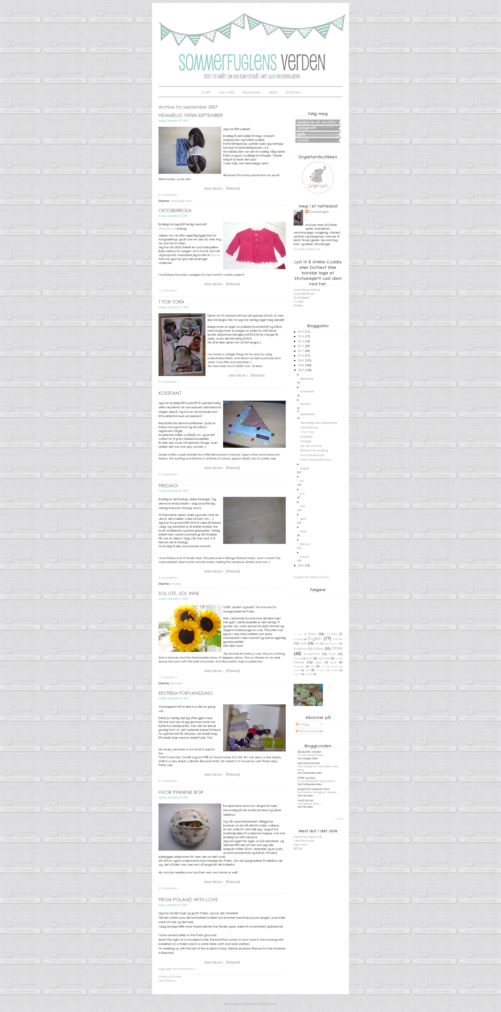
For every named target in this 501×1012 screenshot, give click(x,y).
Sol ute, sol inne (179, 593)
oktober (305, 404)
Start (206, 92)
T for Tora (172, 301)
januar (304, 556)
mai (302, 506)
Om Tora (227, 92)
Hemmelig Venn (181, 201)
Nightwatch (331, 643)
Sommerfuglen (319, 212)
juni (302, 493)
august (304, 468)
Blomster (176, 683)
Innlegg (303, 724)
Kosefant (170, 393)
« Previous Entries (170, 976)
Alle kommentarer (310, 731)
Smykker (176, 584)
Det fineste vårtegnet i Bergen (317, 792)
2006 (301, 565)
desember (307, 379)
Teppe (298, 658)
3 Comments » (168, 382)
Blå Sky (298, 848)
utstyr (297, 674)
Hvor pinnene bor (181, 792)
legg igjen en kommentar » (177, 969)
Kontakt (293, 92)
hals (337, 658)
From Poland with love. (189, 899)
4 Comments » (168, 781)
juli (301, 481)
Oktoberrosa (175, 210)
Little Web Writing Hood (261, 1004)
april (303, 519)
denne (214, 255)
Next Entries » (167, 980)
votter (309, 674)
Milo (317, 643)
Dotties (298, 305)
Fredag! (168, 485)
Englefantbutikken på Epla (311, 577)
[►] (321, 375)
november (307, 391)
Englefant (251, 92)
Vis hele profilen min (307, 249)
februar (305, 544)
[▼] (321, 411)
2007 (301, 370)
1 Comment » (168, 290)
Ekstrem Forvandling (186, 692)
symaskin (320, 670)
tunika (334, 670)
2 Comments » (168, 195)
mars (303, 531)
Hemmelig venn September (191, 115)
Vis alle (338, 818)
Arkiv (273, 92)
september (307, 414)
